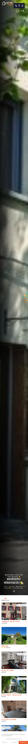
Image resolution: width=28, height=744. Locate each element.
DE (16, 6)
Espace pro (11, 586)
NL (16, 5)
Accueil (5, 586)
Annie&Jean (5, 646)
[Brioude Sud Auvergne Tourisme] (7, 3)
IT (19, 6)
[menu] (26, 6)
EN (19, 5)
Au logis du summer (8, 670)
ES (22, 6)
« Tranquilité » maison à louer (10, 621)
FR (22, 5)
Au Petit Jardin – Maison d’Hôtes (12, 695)
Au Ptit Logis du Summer (9, 719)
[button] (25, 611)
